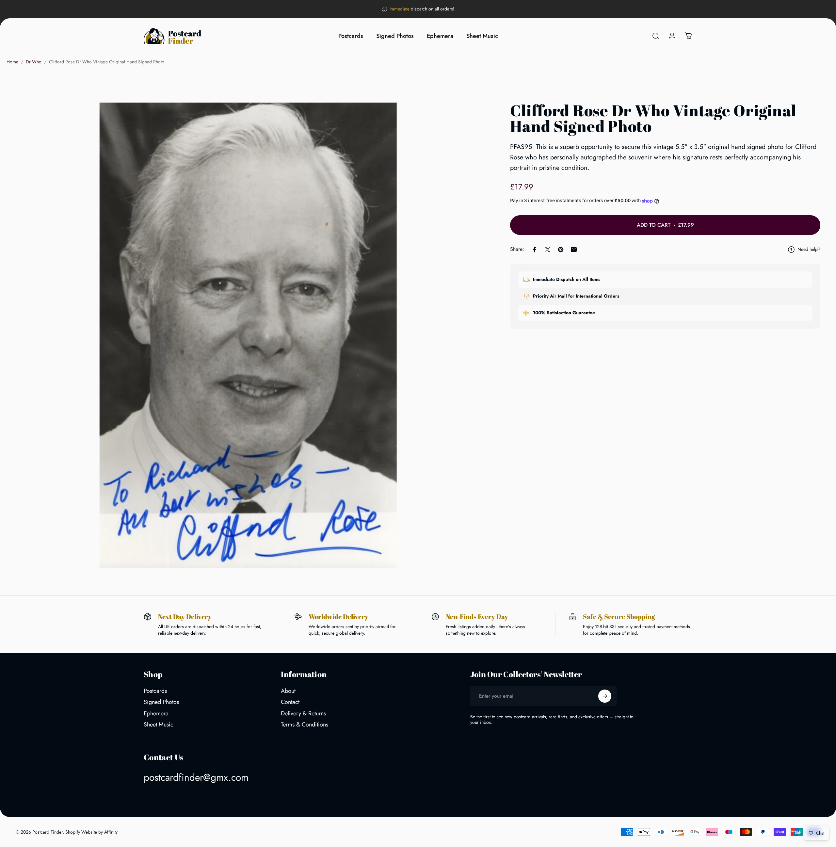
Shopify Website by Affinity (91, 832)
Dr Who (33, 61)
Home (12, 61)
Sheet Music (158, 724)
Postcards (155, 691)
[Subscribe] (604, 696)
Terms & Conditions (304, 724)
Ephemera (156, 713)
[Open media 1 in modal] (248, 335)
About (288, 691)
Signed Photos (161, 702)
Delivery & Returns (303, 713)
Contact (290, 702)
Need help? (808, 249)
